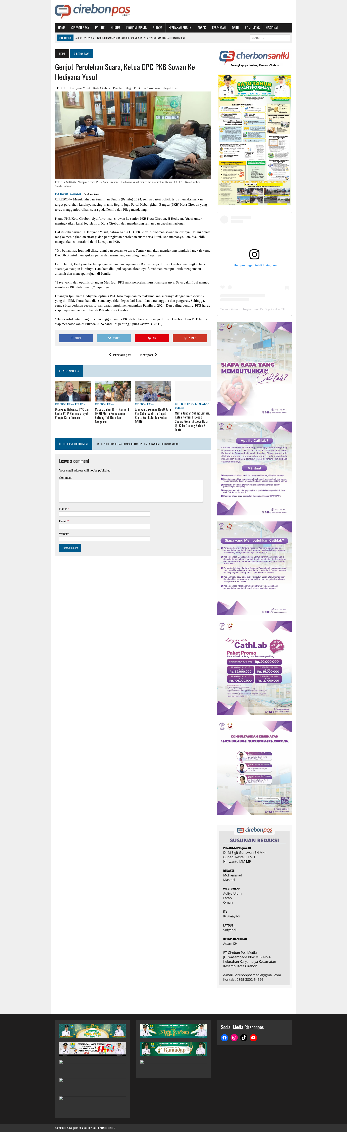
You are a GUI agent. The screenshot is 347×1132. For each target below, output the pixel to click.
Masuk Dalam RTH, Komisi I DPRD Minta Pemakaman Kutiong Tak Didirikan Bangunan (112, 415)
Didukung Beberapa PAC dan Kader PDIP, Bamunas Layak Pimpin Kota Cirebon (72, 413)
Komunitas (252, 27)
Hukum (115, 27)
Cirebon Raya (80, 27)
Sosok (201, 27)
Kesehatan (219, 27)
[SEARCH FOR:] (270, 37)
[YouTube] (253, 1037)
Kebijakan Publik (180, 27)
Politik (100, 27)
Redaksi (75, 193)
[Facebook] (224, 1037)
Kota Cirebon (101, 88)
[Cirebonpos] (92, 11)
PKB (137, 88)
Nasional (272, 27)
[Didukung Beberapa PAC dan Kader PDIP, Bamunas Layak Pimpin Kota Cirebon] (73, 398)
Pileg (128, 88)
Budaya (157, 27)
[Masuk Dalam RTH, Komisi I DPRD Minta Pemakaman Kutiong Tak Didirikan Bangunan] (113, 398)
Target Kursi (170, 88)
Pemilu (117, 88)
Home (61, 27)
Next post (146, 355)
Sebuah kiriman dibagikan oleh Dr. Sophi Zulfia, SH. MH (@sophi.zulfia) (265, 309)
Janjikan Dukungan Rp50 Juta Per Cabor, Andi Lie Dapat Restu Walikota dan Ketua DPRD (153, 415)
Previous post (122, 355)
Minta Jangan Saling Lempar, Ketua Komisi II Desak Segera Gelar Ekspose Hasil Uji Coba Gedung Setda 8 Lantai (192, 421)
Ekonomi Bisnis (136, 27)
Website (64, 534)
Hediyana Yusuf (80, 88)
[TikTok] (243, 1037)
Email (63, 521)
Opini (235, 27)
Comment (65, 477)
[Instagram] (234, 1037)
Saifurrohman (151, 88)
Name (63, 508)
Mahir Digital (108, 1128)
